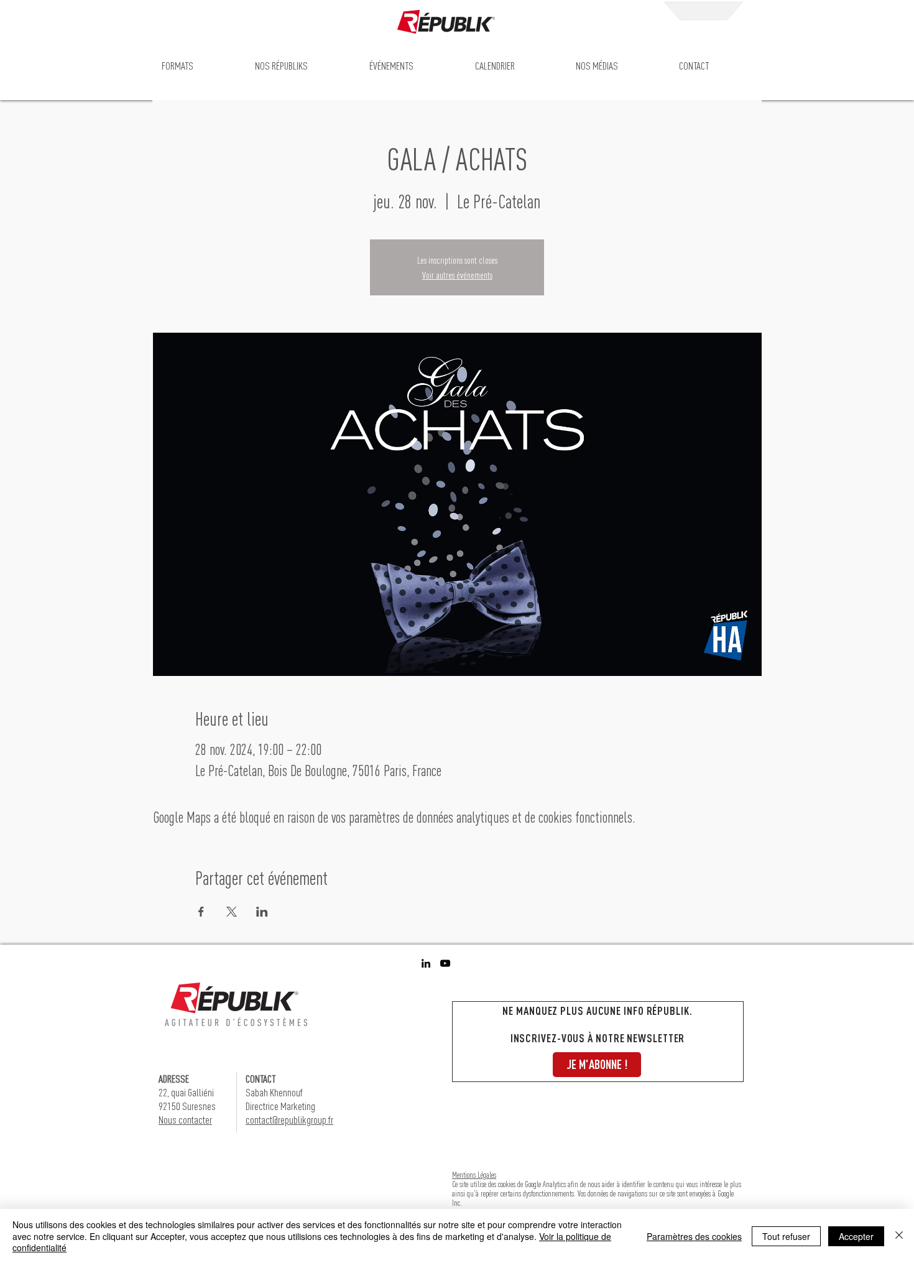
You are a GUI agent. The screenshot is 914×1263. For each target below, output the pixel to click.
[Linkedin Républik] (426, 963)
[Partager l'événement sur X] (232, 912)
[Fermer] (899, 1236)
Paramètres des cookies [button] (694, 1236)
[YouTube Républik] (445, 963)
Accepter (856, 1236)
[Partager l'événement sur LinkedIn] (262, 912)
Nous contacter (185, 1119)
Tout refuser (786, 1236)
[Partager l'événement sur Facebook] (201, 912)
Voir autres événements (457, 274)
